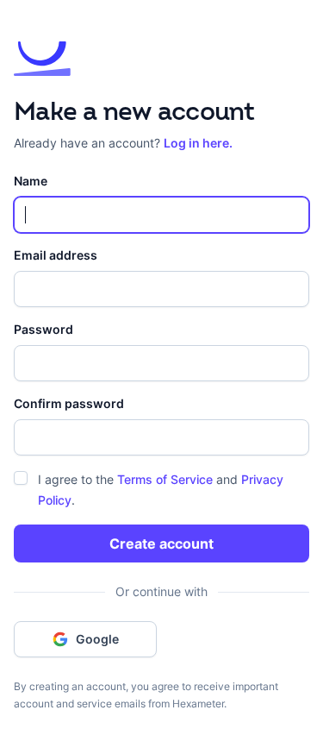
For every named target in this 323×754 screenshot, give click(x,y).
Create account (161, 543)
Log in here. (198, 142)
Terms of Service (165, 479)
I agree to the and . (160, 489)
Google (97, 638)
